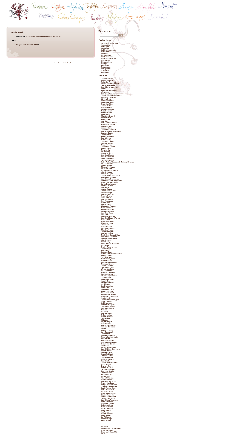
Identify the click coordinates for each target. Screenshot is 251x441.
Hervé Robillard (107, 354)
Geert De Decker (107, 158)
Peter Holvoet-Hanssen (110, 243)
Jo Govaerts (105, 225)
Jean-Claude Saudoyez (109, 362)
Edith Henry (105, 242)
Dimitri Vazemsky (107, 395)
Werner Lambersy (108, 269)
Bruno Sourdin (106, 374)
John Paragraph (107, 332)
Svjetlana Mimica (107, 308)
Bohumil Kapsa (107, 255)
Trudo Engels (106, 197)
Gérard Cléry (106, 140)
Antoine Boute (106, 112)
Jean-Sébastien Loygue (110, 299)
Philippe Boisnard (107, 109)
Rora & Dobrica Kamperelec (111, 254)
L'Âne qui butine (107, 430)
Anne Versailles (107, 402)
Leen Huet (105, 245)
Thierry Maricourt (107, 301)
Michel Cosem (106, 145)
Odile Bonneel (106, 111)
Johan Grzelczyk (107, 231)
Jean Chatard (106, 135)
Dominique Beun (107, 102)
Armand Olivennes (108, 327)
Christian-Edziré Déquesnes (111, 180)
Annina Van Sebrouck (109, 385)
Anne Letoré (105, 288)
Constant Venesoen (108, 396)
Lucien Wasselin (107, 413)
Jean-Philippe (106, 248)
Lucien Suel (105, 376)
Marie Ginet (105, 220)
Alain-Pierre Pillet (107, 340)
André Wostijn (106, 419)
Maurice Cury (106, 150)
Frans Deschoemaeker (109, 182)
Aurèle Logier (106, 298)
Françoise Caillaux (108, 124)
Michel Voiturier (107, 407)
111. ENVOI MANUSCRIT (110, 43)
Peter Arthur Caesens (109, 123)
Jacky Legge (106, 277)
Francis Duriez (106, 196)
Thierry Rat (105, 345)
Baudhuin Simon (107, 368)
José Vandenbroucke (109, 386)
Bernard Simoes (107, 366)
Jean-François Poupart (109, 342)
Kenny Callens (106, 126)
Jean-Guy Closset (108, 141)
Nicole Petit (105, 339)
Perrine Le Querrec (108, 274)
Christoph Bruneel (108, 116)
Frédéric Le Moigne (108, 272)
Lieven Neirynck (107, 317)
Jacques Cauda (107, 133)
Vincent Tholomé (107, 378)
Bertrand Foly (106, 204)
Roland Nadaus (107, 315)
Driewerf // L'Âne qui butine (111, 428)
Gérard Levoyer (107, 291)
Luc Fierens (105, 203)
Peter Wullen (106, 420)
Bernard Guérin (107, 233)
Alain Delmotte (106, 172)
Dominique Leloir (107, 279)
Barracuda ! (105, 46)
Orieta (103, 328)
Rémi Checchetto (107, 136)
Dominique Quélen (108, 344)
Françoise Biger (107, 104)
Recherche (105, 31)
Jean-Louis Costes (108, 146)
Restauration (106, 67)
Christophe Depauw (108, 177)
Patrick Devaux (107, 186)
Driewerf (104, 53)
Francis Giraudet (107, 221)
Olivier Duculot (106, 192)
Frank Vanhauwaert (108, 393)
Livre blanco (105, 60)
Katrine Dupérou (107, 194)
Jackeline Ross (107, 356)
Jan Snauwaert (106, 373)
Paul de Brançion (107, 157)
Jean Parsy (105, 334)
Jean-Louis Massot (108, 306)
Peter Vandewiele (107, 390)
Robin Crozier (106, 148)
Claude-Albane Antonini (110, 84)
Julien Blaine (106, 106)
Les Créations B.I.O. (30, 45)
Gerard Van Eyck (107, 383)
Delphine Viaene (107, 405)
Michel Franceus (107, 208)
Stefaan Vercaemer (108, 398)
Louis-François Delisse (109, 170)
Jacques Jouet (106, 252)
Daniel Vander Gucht (108, 388)
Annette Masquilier (108, 305)
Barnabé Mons (106, 313)
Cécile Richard (106, 352)
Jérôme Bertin (106, 99)
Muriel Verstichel (107, 403)
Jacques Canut (106, 128)
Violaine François (107, 209)
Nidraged (104, 320)
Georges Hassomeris (109, 238)
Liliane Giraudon (107, 223)
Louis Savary (106, 364)
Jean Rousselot (107, 357)
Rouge (18, 45)
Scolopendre (106, 69)
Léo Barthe (105, 92)
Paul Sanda (105, 361)
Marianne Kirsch (107, 264)
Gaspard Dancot (107, 153)
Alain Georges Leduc (109, 276)
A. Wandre (105, 412)
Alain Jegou (105, 250)
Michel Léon (105, 284)
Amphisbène (106, 45)
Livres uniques (106, 62)
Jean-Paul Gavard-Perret (110, 218)
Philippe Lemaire (107, 282)
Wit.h (103, 433)
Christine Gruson (107, 230)
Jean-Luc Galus (107, 213)
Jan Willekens (106, 417)
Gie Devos (105, 187)
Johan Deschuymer (108, 184)
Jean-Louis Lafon (107, 267)
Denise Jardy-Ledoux (109, 247)
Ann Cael (104, 121)
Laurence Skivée (107, 371)
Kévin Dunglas (67, 63)
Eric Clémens (106, 138)
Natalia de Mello (107, 165)
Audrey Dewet (106, 189)
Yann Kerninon (106, 257)
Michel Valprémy (107, 379)
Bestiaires (105, 48)
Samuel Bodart (106, 107)
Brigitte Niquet (106, 322)
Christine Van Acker (108, 381)
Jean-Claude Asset (108, 85)
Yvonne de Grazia (107, 160)
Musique (104, 63)
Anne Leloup (105, 281)
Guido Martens (106, 303)
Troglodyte (105, 70)
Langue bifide (106, 55)
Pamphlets (105, 65)
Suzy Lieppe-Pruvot (108, 294)
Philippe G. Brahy (107, 211)
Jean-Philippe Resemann (110, 349)
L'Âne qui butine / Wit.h (109, 432)
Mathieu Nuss (106, 323)
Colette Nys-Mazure (108, 325)
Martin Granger (106, 226)
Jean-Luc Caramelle (108, 129)
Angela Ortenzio (107, 330)
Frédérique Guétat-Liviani (110, 235)
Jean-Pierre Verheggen (109, 400)
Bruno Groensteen (108, 228)
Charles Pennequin (108, 335)
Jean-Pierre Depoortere (110, 179)
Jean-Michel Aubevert (109, 87)
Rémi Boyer (105, 114)
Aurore (103, 89)
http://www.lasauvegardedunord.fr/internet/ (43, 36)
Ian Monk (104, 311)
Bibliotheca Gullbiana (109, 237)
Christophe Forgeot (108, 206)
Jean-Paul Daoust (107, 155)
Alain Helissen (106, 240)
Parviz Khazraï (106, 260)
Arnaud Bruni (106, 118)
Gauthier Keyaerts (108, 259)
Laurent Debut (106, 169)
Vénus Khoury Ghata (109, 262)
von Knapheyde (107, 408)
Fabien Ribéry (106, 351)
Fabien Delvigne (107, 174)
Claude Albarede (107, 80)
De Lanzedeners (107, 271)
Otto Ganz (105, 214)
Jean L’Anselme (107, 265)
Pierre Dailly (105, 152)
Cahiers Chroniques (108, 50)
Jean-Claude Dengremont (110, 175)
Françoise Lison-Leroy (109, 296)
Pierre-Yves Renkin (108, 347)
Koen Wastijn (106, 415)
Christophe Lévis (107, 289)
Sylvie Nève (105, 318)
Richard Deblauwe (108, 167)
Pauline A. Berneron (108, 97)
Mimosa (104, 310)
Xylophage (105, 72)
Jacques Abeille (107, 78)
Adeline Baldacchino (108, 90)
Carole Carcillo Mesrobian (111, 131)
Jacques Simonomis (108, 369)
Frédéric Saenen (107, 359)
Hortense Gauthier (108, 216)
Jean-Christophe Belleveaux (111, 95)
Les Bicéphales (107, 57)
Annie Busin (105, 119)
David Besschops (107, 101)
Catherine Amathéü (108, 82)
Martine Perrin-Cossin (109, 337)
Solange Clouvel (107, 143)
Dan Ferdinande (107, 199)
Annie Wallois (106, 410)
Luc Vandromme (107, 391)
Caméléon (105, 52)
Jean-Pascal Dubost (108, 191)
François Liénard (107, 293)
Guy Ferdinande (107, 201)
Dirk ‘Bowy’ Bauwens (109, 94)
